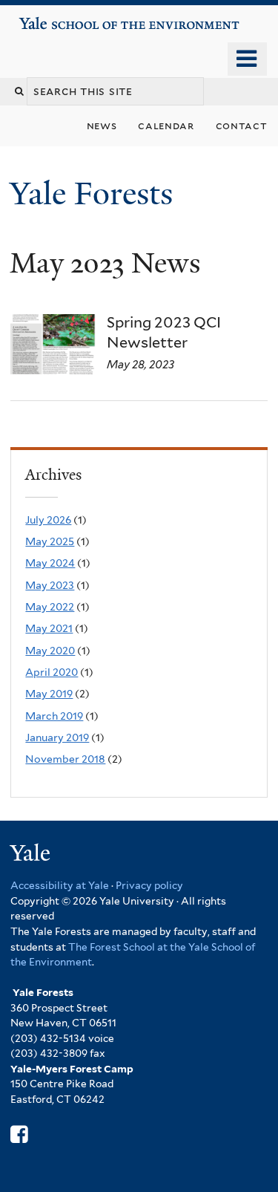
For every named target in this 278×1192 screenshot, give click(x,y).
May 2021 (49, 628)
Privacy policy (149, 885)
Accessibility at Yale (59, 885)
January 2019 (57, 737)
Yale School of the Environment (60, 17)
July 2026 (48, 520)
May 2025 (49, 541)
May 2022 (49, 607)
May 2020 (50, 651)
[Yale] (31, 855)
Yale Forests (95, 193)
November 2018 (65, 759)
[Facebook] (18, 1134)
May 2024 (50, 563)
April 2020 (51, 672)
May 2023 (49, 585)
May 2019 (49, 694)
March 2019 (54, 716)
